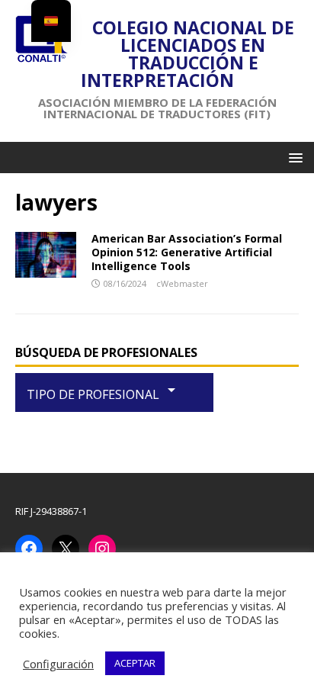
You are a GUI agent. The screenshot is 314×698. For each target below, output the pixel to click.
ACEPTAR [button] (134, 663)
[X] (65, 548)
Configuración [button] (58, 664)
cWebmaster (182, 283)
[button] (293, 157)
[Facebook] (29, 548)
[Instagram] (102, 548)
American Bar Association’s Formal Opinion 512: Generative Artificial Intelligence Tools (186, 252)
